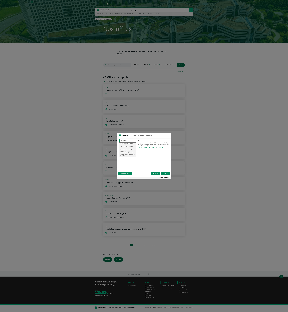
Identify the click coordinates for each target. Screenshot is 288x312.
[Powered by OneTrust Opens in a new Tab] (165, 178)
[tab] (127, 140)
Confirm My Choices (124, 173)
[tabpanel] (155, 144)
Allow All (166, 173)
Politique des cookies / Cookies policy (146, 147)
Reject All (155, 173)
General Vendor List (160, 147)
